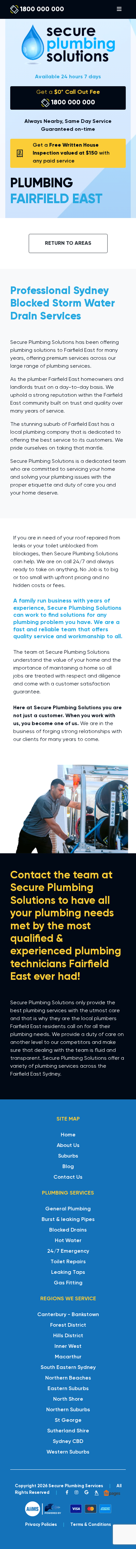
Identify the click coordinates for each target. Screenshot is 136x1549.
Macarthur (68, 1357)
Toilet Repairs (68, 1262)
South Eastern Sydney (68, 1367)
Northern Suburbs (68, 1410)
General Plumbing (68, 1209)
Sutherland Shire (68, 1431)
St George (68, 1420)
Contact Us (68, 1177)
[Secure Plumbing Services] (68, 44)
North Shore (68, 1399)
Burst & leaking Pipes (68, 1219)
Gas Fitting (68, 1283)
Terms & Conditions (90, 1525)
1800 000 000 (41, 9)
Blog (68, 1166)
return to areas (68, 243)
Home (68, 1135)
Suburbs (68, 1156)
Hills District (68, 1336)
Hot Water (68, 1240)
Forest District (68, 1325)
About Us (68, 1145)
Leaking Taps (68, 1272)
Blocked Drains (68, 1230)
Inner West (68, 1346)
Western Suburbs (68, 1452)
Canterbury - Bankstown (68, 1314)
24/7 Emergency (68, 1251)
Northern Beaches (68, 1378)
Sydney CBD (68, 1441)
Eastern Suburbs (68, 1388)
